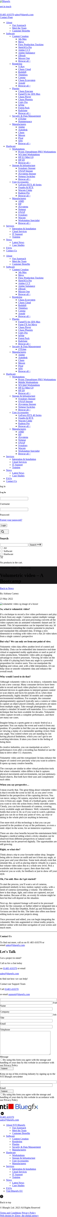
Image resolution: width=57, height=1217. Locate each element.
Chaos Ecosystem (26, 80)
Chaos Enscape (25, 91)
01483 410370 (7, 14)
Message (4, 1056)
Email (3, 1023)
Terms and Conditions (10, 1213)
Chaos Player (24, 96)
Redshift (22, 72)
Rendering (17, 63)
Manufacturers (19, 124)
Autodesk (23, 129)
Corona (21, 77)
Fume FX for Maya (27, 324)
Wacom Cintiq (25, 190)
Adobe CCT (24, 50)
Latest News (18, 242)
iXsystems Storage (27, 173)
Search (33, 545)
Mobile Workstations (28, 382)
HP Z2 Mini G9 (25, 157)
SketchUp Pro (25, 47)
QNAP (21, 212)
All (5, 548)
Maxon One (24, 58)
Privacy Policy (29, 1213)
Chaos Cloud (24, 69)
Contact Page (6, 17)
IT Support (17, 234)
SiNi (20, 140)
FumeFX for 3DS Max (29, 94)
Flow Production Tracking (30, 44)
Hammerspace (25, 121)
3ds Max (22, 39)
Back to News (7, 588)
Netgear (22, 209)
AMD (21, 201)
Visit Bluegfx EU (14, 1191)
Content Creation (20, 36)
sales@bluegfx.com (24, 14)
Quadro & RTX (25, 187)
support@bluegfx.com (19, 994)
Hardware (11, 146)
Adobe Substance (26, 52)
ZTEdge (22, 118)
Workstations (18, 149)
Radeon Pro (24, 193)
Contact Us (11, 250)
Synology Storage (26, 168)
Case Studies (18, 245)
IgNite (21, 105)
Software (10, 33)
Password (4, 514)
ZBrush (22, 55)
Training (16, 237)
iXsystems (23, 206)
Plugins (15, 88)
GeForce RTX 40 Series (29, 184)
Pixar (20, 138)
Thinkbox (23, 74)
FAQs (9, 248)
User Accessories (20, 182)
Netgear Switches (26, 176)
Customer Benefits (21, 30)
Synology (23, 215)
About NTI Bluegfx (15, 1125)
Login (3, 525)
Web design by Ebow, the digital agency (19, 1215)
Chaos (21, 132)
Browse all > (24, 61)
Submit (4, 1068)
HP (19, 204)
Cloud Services (19, 231)
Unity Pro (23, 102)
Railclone (22, 110)
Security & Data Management (26, 116)
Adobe (21, 127)
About (9, 22)
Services (10, 226)
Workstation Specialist (29, 220)
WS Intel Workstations (29, 154)
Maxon (21, 135)
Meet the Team (19, 28)
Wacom (22, 217)
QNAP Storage (25, 171)
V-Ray (21, 66)
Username (5, 504)
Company (4, 1011)
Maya (21, 41)
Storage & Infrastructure (23, 165)
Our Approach (19, 25)
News (9, 239)
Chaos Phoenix (25, 99)
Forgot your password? (11, 520)
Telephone (5, 1029)
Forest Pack (23, 107)
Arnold (21, 83)
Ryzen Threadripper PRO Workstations (37, 151)
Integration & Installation (24, 228)
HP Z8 (21, 160)
